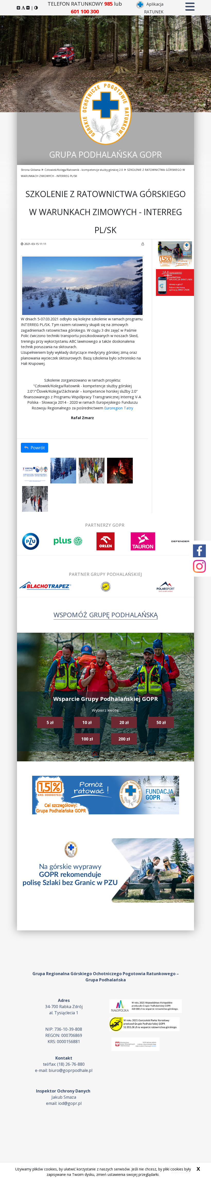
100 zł (87, 739)
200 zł (124, 739)
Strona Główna (30, 170)
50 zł (161, 722)
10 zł (87, 722)
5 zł (50, 722)
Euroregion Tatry (118, 408)
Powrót (37, 448)
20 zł (124, 722)
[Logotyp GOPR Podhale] (106, 112)
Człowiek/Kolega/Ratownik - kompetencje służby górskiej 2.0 (84, 170)
